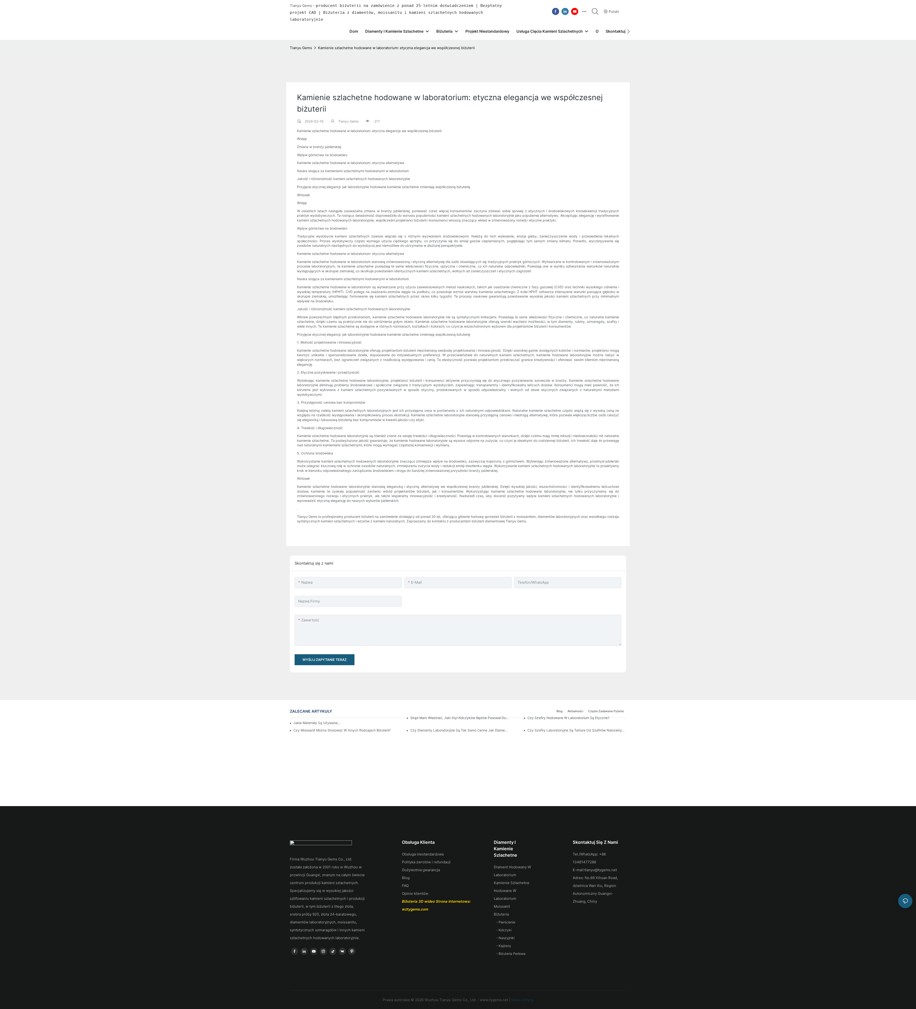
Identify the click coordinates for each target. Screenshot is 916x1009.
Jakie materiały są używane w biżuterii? (317, 723)
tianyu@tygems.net (600, 870)
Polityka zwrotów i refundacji (426, 862)
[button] (628, 31)
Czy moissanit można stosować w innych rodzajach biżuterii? (342, 730)
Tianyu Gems (301, 48)
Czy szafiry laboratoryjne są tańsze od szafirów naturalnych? (576, 730)
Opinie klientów (415, 893)
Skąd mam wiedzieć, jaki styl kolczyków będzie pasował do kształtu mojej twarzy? (459, 718)
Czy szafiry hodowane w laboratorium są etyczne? (568, 718)
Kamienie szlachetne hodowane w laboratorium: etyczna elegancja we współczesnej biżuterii (396, 48)
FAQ (405, 885)
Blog (406, 877)
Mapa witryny (522, 1000)
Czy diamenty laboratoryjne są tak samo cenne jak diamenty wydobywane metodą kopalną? (459, 730)
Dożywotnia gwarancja (421, 870)
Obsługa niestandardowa (423, 854)
